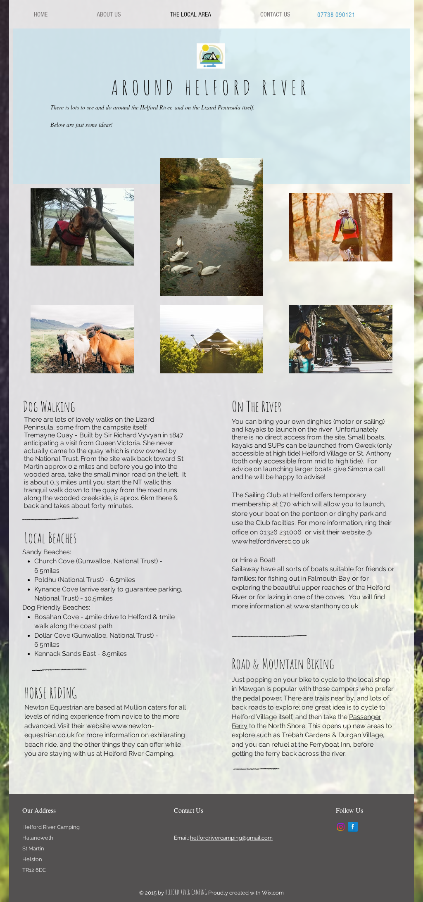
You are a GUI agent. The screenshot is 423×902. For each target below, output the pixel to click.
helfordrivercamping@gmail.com (231, 838)
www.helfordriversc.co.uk (270, 541)
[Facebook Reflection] (353, 827)
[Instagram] (341, 827)
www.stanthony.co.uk (326, 606)
